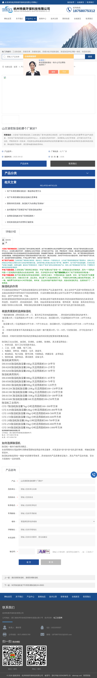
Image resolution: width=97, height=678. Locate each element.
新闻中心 (42, 19)
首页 (16, 67)
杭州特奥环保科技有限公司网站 (24, 2)
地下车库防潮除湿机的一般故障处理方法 (24, 191)
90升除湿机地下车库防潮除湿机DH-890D (27, 585)
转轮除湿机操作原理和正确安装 (20, 222)
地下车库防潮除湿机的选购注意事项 (22, 197)
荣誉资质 (65, 19)
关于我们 (19, 19)
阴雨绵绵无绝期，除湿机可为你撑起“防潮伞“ (25, 203)
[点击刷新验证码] (43, 551)
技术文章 (54, 19)
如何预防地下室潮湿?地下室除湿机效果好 (24, 210)
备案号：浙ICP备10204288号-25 (58, 675)
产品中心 (29, 19)
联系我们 (90, 2)
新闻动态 (42, 597)
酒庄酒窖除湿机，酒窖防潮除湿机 (24, 578)
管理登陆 (86, 675)
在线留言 (80, 2)
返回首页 (70, 2)
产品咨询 (24, 164)
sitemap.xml (77, 675)
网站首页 (7, 19)
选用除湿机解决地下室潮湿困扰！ (21, 216)
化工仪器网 (57, 618)
